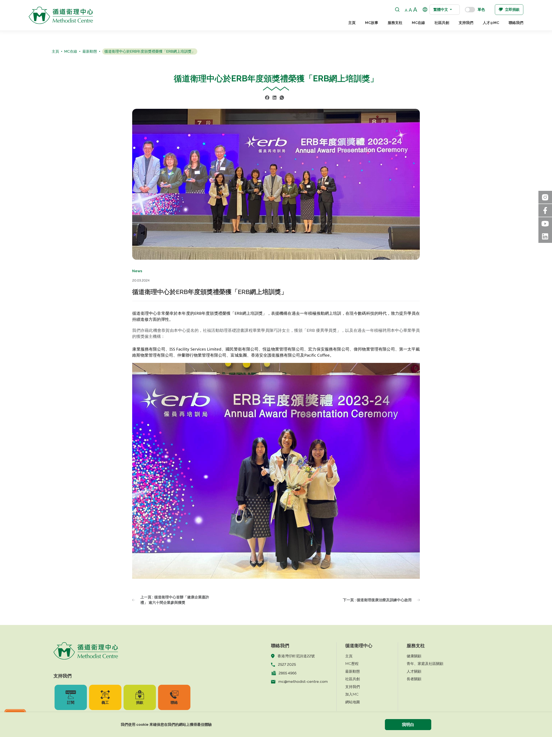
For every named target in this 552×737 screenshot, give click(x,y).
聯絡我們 (516, 23)
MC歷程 (352, 663)
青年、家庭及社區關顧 (425, 663)
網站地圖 (352, 702)
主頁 (352, 23)
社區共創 (441, 23)
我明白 (408, 724)
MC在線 (418, 23)
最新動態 (89, 51)
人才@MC (491, 23)
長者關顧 (414, 679)
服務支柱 (395, 23)
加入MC (352, 694)
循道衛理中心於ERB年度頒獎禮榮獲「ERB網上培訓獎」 (149, 51)
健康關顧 (414, 656)
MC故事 (371, 23)
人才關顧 (414, 671)
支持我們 (466, 23)
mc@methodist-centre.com (303, 681)
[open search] (397, 9)
